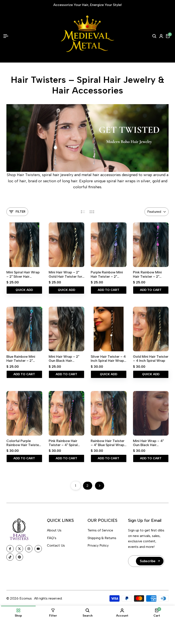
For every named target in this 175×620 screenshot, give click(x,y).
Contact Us (56, 545)
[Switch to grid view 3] (92, 211)
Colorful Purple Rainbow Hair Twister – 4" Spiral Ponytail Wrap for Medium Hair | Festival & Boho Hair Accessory (24, 443)
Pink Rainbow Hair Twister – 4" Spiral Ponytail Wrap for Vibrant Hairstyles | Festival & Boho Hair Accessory (65, 443)
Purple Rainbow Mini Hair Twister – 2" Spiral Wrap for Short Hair (107, 274)
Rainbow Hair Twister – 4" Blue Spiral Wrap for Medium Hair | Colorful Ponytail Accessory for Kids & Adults (107, 443)
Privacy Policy (98, 545)
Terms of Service (100, 530)
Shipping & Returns (102, 538)
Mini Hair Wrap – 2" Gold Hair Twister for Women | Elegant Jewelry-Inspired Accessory (65, 274)
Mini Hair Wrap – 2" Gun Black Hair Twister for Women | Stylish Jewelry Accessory (65, 358)
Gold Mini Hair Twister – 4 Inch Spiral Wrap (150, 358)
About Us (54, 530)
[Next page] (99, 485)
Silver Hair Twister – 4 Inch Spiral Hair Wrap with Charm (108, 358)
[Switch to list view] (83, 211)
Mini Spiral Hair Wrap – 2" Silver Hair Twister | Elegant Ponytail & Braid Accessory (23, 274)
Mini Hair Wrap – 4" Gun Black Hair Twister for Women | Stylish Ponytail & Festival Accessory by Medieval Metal (150, 443)
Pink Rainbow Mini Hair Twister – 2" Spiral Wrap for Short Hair (150, 274)
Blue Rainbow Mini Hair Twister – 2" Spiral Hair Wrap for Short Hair (22, 358)
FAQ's (51, 538)
